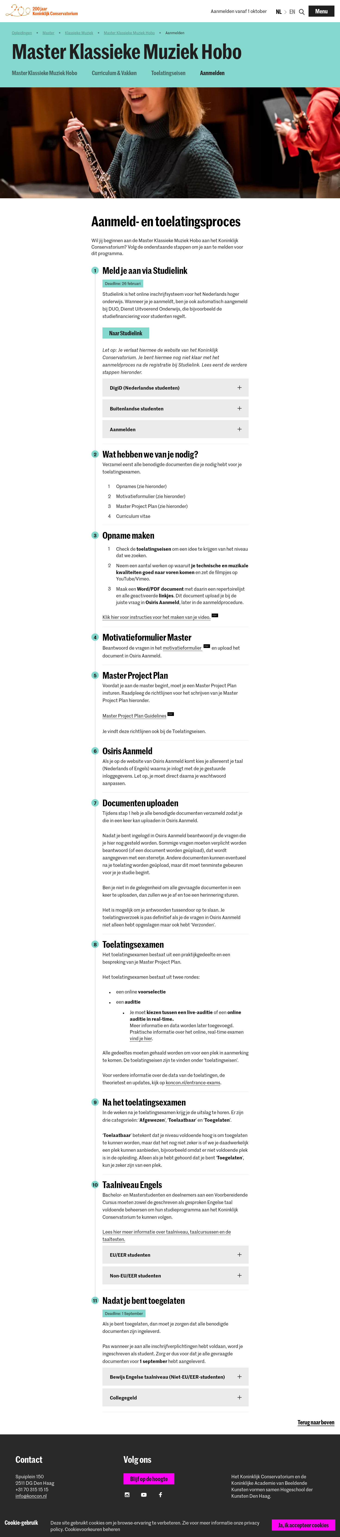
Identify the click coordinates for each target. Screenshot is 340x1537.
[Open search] (302, 11)
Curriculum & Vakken (114, 72)
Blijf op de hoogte (149, 1478)
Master (48, 32)
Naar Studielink (125, 333)
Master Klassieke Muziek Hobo (129, 32)
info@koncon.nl (31, 1496)
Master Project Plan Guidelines (134, 716)
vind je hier (141, 1038)
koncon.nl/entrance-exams (193, 1082)
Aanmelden (212, 72)
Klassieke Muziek (79, 32)
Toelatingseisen (168, 72)
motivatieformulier (182, 648)
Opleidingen (22, 32)
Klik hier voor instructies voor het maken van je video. (156, 617)
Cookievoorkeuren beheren (92, 1529)
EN (292, 11)
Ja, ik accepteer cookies (303, 1525)
